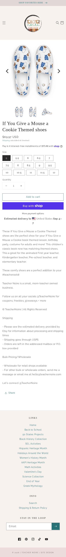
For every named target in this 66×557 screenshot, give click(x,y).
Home (33, 425)
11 (31, 172)
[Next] (58, 71)
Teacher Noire (30, 552)
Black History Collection (33, 439)
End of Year (33, 481)
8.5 (28, 165)
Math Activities (33, 467)
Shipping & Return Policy (33, 508)
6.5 (39, 158)
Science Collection (33, 476)
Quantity (6, 179)
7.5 (7, 165)
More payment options (33, 213)
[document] (33, 71)
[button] (4, 22)
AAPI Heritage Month (33, 462)
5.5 (17, 158)
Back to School (33, 429)
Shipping (6, 140)
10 (7, 172)
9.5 (50, 165)
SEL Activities (33, 443)
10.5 (19, 172)
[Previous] (7, 71)
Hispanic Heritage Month (33, 448)
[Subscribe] (56, 526)
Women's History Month (33, 458)
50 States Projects (33, 434)
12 (54, 172)
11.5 (42, 172)
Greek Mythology (33, 486)
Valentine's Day (33, 472)
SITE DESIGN (47, 552)
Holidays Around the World (33, 453)
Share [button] (11, 393)
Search (33, 503)
